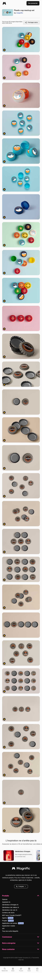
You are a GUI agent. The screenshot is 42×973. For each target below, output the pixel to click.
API (3, 929)
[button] (21, 886)
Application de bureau (12, 923)
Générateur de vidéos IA (10, 907)
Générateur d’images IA (10, 905)
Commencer (7, 937)
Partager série (33, 22)
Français (21, 886)
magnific (19, 13)
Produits (5, 895)
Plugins (7, 921)
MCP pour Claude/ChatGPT (11, 915)
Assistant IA (6, 902)
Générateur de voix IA (9, 910)
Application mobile (8, 926)
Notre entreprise (8, 943)
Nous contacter (8, 949)
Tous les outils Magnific (10, 931)
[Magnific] (4, 3)
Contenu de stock (8, 913)
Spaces (4, 899)
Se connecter (33, 3)
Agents (7, 918)
